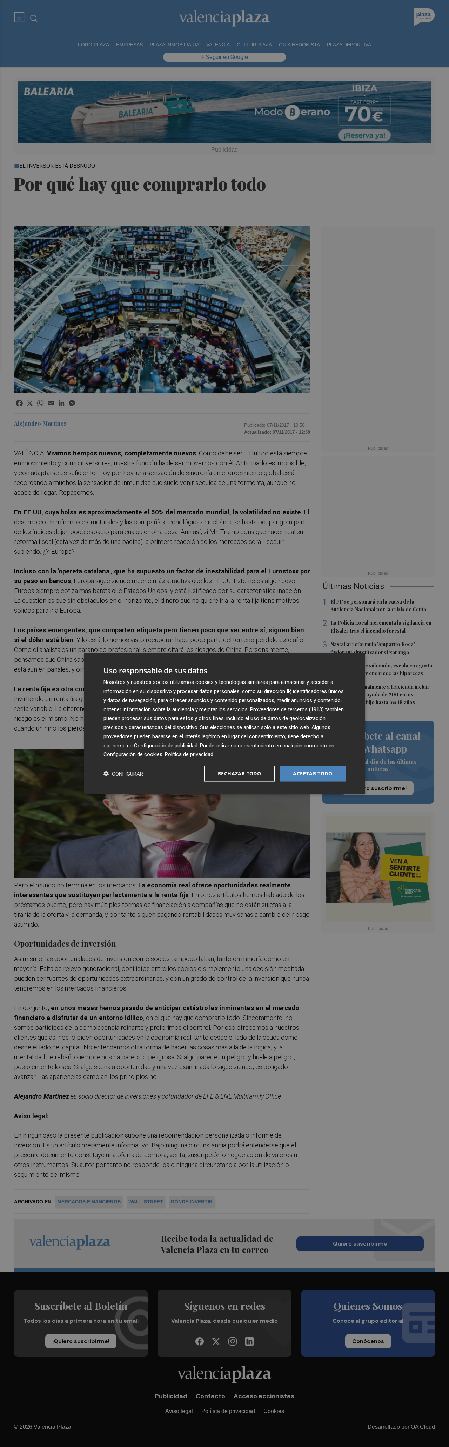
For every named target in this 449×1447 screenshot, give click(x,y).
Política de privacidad (189, 754)
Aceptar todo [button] (312, 773)
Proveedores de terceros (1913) (287, 709)
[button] (123, 774)
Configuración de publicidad (165, 745)
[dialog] (224, 723)
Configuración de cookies (132, 754)
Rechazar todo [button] (239, 773)
